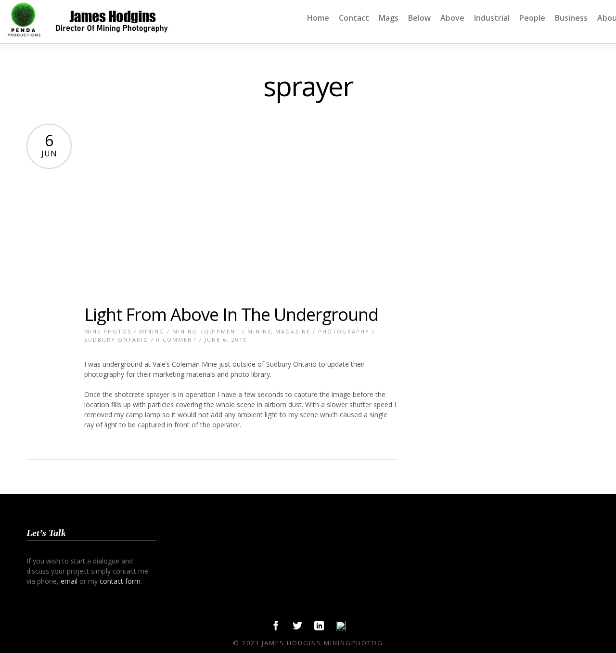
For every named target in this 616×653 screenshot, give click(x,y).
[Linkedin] (319, 628)
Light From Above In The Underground (231, 314)
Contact (354, 18)
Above (452, 18)
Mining (152, 331)
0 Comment (176, 339)
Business (571, 18)
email (69, 581)
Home (318, 18)
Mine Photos (107, 331)
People (532, 18)
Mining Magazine (278, 331)
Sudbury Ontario (116, 339)
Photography (344, 331)
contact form (120, 581)
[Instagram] (341, 628)
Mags (388, 18)
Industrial (492, 18)
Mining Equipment (206, 331)
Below (419, 18)
